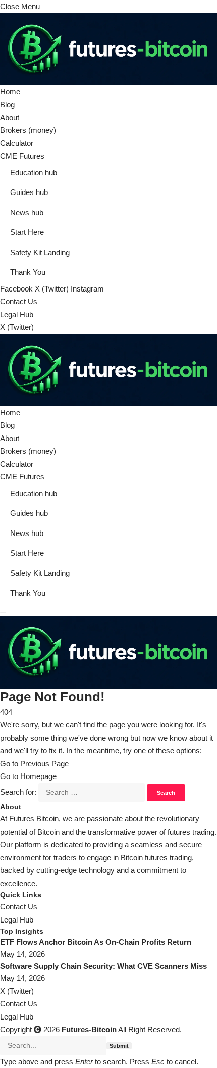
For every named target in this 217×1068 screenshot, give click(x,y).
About (9, 117)
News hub (26, 212)
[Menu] (3, 612)
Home (10, 91)
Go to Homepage (28, 776)
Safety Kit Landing (40, 252)
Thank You (27, 272)
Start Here (27, 232)
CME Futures (22, 156)
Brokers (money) (28, 130)
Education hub (33, 172)
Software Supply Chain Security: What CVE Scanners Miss (103, 966)
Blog (7, 104)
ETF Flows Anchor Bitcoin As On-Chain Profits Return (95, 942)
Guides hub (29, 192)
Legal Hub (16, 314)
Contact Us (18, 301)
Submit (119, 1046)
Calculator (16, 143)
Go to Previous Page (34, 763)
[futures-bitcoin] (108, 369)
